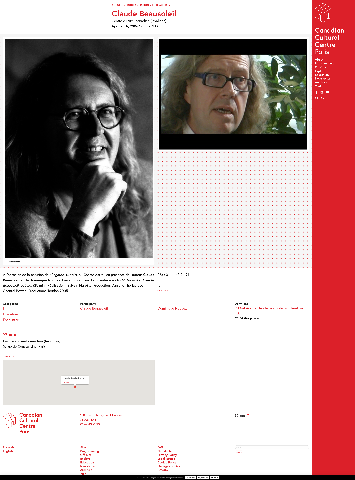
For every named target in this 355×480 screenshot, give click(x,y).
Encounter (10, 319)
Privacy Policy (167, 455)
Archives (321, 82)
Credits (163, 470)
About (319, 60)
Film (6, 308)
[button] (75, 387)
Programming (324, 63)
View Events (65, 382)
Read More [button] (162, 290)
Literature (10, 314)
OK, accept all (190, 478)
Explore (320, 71)
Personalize (214, 478)
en (323, 98)
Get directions (10, 356)
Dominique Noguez (172, 308)
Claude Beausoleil (94, 308)
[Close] (86, 378)
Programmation (137, 5)
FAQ (160, 447)
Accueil (117, 5)
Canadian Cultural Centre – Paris (330, 29)
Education (322, 75)
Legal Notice (166, 459)
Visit (318, 86)
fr (316, 98)
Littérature (160, 5)
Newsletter (323, 78)
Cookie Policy (167, 462)
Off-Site (320, 67)
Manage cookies (169, 466)
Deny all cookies (203, 478)
